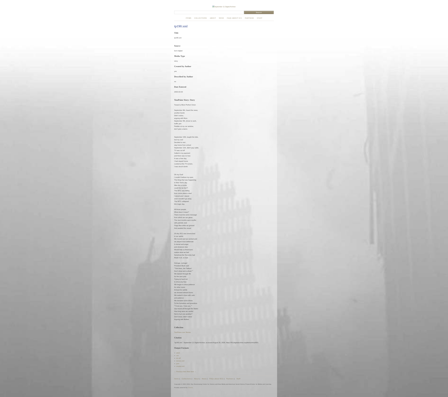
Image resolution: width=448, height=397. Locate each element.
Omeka (190, 387)
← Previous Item (180, 372)
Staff (259, 18)
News (221, 18)
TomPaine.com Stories (182, 332)
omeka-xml (180, 366)
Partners (249, 18)
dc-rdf (178, 358)
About (213, 18)
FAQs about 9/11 (234, 18)
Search (259, 12)
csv (177, 355)
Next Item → (191, 372)
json (177, 363)
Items (188, 18)
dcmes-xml (180, 361)
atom (178, 353)
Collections (200, 18)
